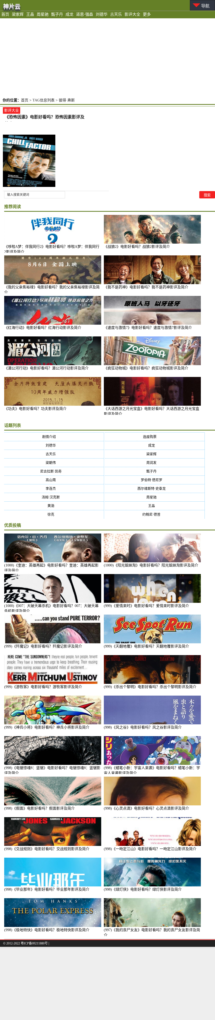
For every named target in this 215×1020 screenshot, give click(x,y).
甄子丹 (57, 14)
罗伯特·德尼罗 (155, 480)
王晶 (30, 14)
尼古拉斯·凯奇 (54, 471)
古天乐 (116, 14)
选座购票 (155, 437)
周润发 (154, 463)
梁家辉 (18, 14)
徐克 (54, 514)
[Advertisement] (107, 57)
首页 (5, 14)
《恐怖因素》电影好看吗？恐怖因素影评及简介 (44, 117)
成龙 (69, 14)
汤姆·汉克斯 (54, 497)
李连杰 (54, 488)
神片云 (11, 6)
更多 (147, 14)
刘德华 (102, 14)
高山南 (54, 480)
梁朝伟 (54, 463)
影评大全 (132, 14)
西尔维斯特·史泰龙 (154, 488)
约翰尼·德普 (154, 514)
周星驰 (43, 14)
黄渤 (54, 506)
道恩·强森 (84, 14)
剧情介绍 (54, 437)
